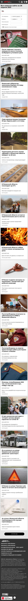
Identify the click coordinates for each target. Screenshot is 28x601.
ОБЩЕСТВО (5, 129)
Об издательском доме (8, 547)
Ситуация (5, 161)
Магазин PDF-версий (7, 549)
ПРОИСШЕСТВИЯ (6, 61)
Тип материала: (5, 16)
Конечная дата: (5, 24)
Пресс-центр (19, 547)
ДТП (3, 496)
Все (3, 11)
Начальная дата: (5, 21)
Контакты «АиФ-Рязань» (8, 543)
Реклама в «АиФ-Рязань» (8, 545)
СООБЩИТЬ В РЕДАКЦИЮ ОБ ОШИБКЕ (11, 555)
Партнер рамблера (13, 594)
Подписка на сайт (6, 553)
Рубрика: (4, 19)
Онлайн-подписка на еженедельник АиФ (13, 551)
